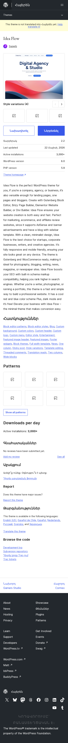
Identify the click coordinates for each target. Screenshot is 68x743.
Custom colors (26, 330)
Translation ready (37, 352)
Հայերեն (17, 691)
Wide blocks (10, 356)
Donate (42, 642)
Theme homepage (13, 174)
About (7, 602)
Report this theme (13, 500)
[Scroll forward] (62, 104)
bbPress (10, 671)
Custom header (43, 330)
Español (41, 520)
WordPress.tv (13, 648)
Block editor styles (38, 326)
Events (40, 636)
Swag (41, 648)
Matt (8, 665)
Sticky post (18, 348)
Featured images (39, 339)
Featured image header (16, 339)
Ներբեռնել (51, 130)
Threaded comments (14, 352)
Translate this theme (14, 531)
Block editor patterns (15, 326)
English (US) (10, 520)
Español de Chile (27, 520)
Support (8, 636)
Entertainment (47, 335)
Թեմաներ (42, 608)
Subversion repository (15, 551)
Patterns (41, 620)
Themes (7, 15)
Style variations (34, 348)
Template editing (53, 348)
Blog (52, 326)
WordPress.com (14, 659)
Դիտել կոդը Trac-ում (15, 555)
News (54, 343)
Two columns (55, 352)
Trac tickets (9, 559)
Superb (13, 46)
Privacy (7, 620)
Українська (35, 524)
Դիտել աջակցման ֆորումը (20, 478)
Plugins (40, 614)
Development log (12, 547)
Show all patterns (15, 412)
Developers (10, 642)
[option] (12, 379)
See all (61, 456)
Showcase (42, 602)
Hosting (8, 614)
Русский (8, 524)
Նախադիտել (19, 130)
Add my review (11, 456)
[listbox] (34, 389)
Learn (6, 631)
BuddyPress (12, 676)
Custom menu (17, 335)
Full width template (40, 343)
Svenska (18, 524)
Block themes (20, 343)
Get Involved (43, 631)
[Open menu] (62, 5)
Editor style (32, 335)
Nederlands (53, 520)
